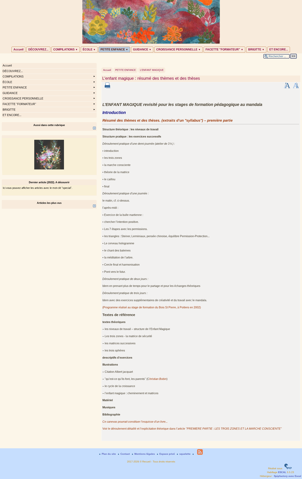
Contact (125, 454)
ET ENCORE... (278, 49)
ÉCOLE (89, 49)
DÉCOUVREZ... (38, 49)
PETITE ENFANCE (114, 49)
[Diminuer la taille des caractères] (296, 87)
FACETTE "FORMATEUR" (224, 49)
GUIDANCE (142, 49)
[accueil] (151, 43)
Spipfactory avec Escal (287, 476)
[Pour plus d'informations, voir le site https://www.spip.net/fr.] (288, 468)
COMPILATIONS (65, 49)
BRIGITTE (256, 49)
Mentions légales (145, 454)
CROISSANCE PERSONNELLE (178, 49)
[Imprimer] (107, 87)
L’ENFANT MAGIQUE (152, 70)
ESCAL (282, 472)
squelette (185, 454)
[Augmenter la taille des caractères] (287, 87)
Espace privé (167, 454)
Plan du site (109, 454)
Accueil (18, 49)
